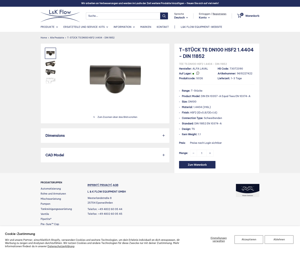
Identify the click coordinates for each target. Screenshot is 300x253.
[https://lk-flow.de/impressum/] (99, 185)
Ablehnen (279, 239)
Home (44, 37)
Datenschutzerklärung (61, 246)
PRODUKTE (48, 26)
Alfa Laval (200, 68)
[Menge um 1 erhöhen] (210, 153)
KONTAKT (163, 26)
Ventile (45, 213)
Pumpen (45, 203)
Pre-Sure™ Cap (50, 224)
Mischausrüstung (51, 198)
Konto (203, 17)
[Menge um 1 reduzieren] (193, 153)
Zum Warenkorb (197, 164)
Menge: (183, 153)
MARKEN (145, 26)
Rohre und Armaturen (53, 193)
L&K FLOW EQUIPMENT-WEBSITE (201, 26)
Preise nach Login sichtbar (206, 142)
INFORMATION (122, 26)
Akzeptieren (249, 239)
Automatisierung (51, 188)
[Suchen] (164, 16)
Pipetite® (46, 218)
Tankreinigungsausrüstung (56, 208)
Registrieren (219, 13)
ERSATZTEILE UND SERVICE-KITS (84, 26)
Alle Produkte (57, 37)
